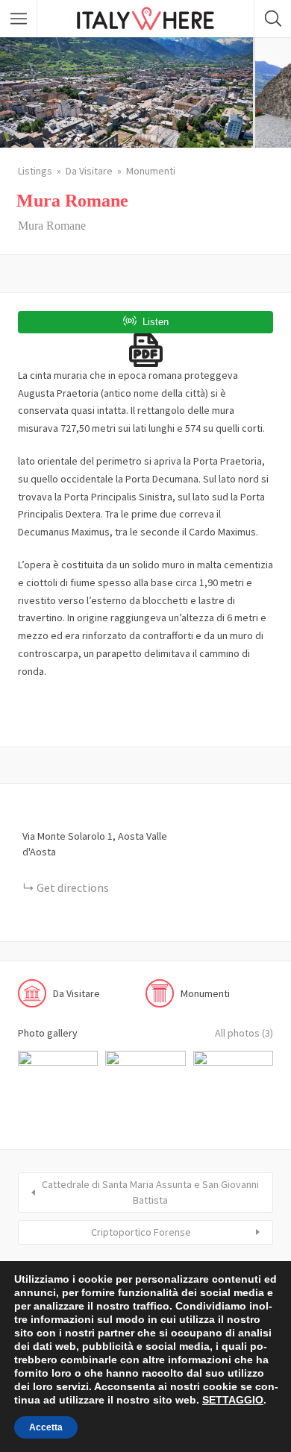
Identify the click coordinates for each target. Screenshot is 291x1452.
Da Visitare (89, 170)
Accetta (46, 1427)
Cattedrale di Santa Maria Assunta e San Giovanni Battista (150, 1192)
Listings (35, 170)
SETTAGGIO (232, 1400)
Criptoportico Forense (141, 1232)
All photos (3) (244, 1033)
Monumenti (150, 170)
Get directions (73, 887)
